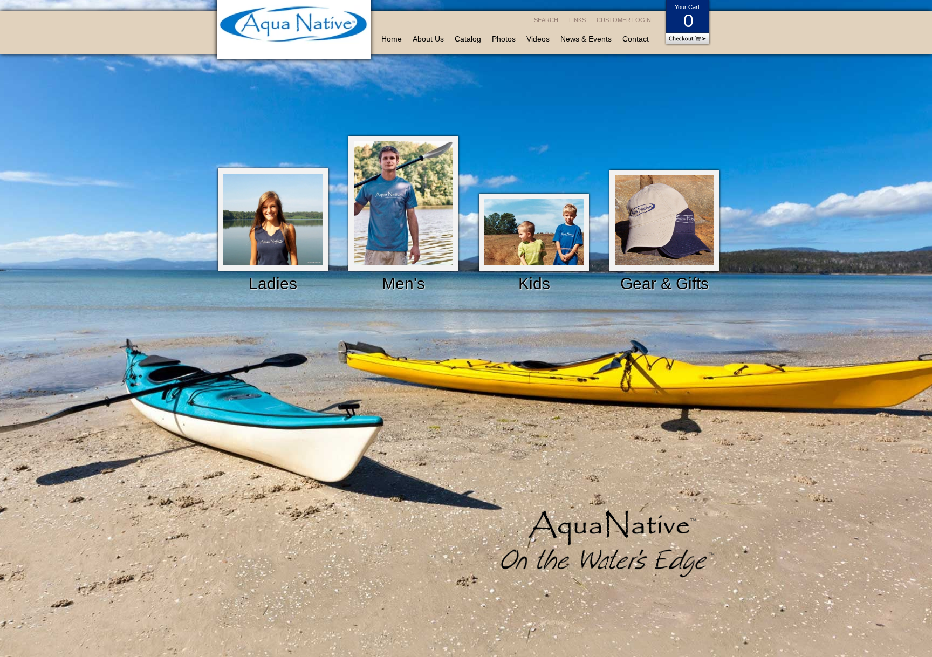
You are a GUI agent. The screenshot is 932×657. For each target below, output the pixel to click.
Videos (538, 39)
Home (391, 39)
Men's (403, 283)
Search (546, 20)
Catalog (468, 39)
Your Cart (687, 17)
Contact (635, 39)
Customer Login (624, 20)
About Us (428, 39)
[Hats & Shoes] (664, 222)
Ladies (273, 283)
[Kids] (534, 234)
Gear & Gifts (664, 283)
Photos (504, 39)
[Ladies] (273, 221)
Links (577, 20)
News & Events (586, 39)
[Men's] (403, 205)
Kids (534, 283)
